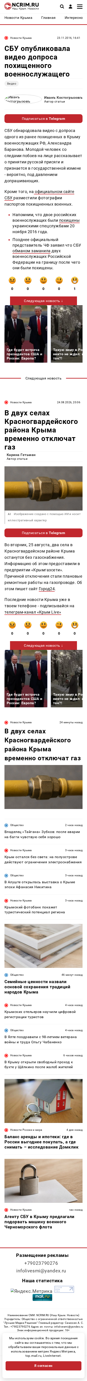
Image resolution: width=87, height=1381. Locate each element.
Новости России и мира (26, 1129)
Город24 (47, 588)
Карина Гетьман (21, 455)
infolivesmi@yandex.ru (41, 1271)
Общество (17, 825)
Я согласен (43, 1366)
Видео (11, 83)
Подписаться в (43, 118)
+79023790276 (41, 1263)
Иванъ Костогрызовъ (63, 97)
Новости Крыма (21, 37)
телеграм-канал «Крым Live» (32, 612)
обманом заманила (31, 250)
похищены (69, 220)
